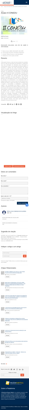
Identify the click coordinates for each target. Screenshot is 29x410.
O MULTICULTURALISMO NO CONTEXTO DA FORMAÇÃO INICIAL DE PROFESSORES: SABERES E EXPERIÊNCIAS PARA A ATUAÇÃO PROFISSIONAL (16, 296)
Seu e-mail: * (4, 180)
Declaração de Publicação (19, 166)
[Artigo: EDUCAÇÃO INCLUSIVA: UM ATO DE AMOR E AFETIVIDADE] (8, 104)
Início (2, 6)
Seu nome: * (4, 175)
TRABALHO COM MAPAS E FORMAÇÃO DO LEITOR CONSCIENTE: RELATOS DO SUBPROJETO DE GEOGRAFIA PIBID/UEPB (16, 319)
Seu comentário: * (5, 185)
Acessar (7, 276)
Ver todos (3, 363)
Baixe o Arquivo (8, 166)
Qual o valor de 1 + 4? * (6, 196)
